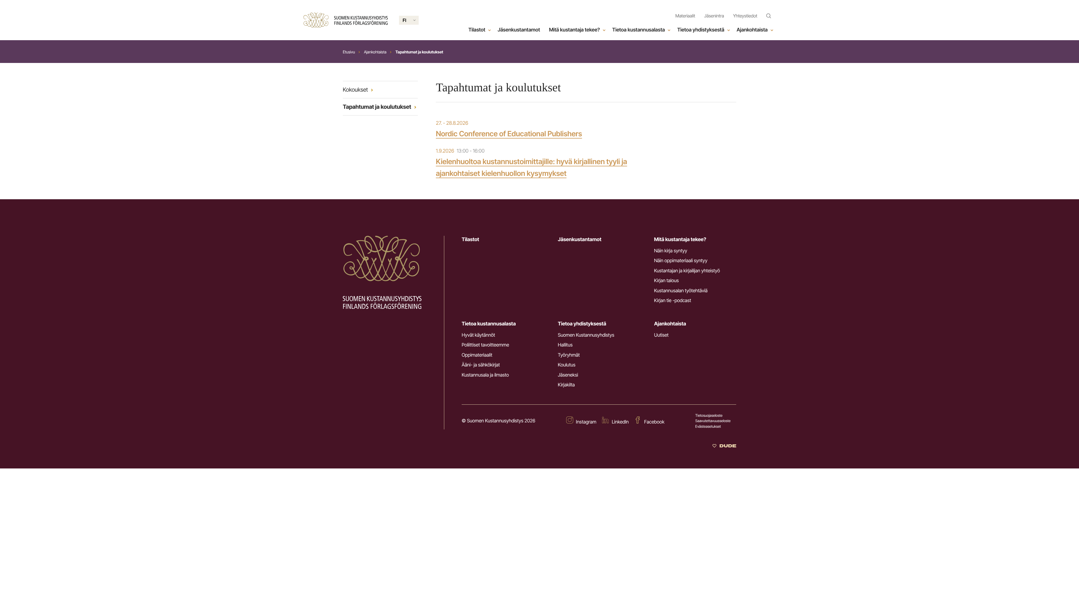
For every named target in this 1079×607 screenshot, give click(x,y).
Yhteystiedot (745, 16)
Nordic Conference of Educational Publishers (509, 134)
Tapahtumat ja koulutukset (377, 106)
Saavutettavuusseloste (713, 421)
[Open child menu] (489, 30)
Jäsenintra (714, 16)
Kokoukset (355, 89)
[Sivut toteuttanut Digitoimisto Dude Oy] (724, 446)
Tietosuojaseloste (708, 415)
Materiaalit (685, 16)
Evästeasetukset (708, 426)
